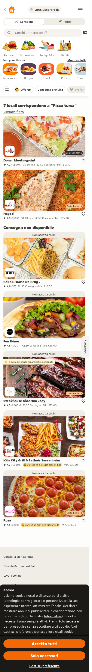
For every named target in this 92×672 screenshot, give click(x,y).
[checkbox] (11, 71)
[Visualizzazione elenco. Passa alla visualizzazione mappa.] (85, 33)
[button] (9, 9)
